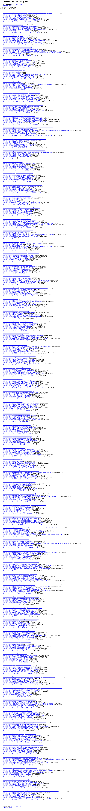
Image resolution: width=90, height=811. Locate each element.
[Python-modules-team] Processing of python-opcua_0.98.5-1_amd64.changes (18, 48)
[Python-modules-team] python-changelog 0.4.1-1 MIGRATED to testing (17, 484)
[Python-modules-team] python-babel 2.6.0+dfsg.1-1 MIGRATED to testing (18, 87)
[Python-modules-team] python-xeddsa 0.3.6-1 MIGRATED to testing (16, 276)
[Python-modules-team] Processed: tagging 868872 (13, 653)
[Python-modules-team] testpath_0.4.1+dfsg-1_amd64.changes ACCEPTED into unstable (20, 667)
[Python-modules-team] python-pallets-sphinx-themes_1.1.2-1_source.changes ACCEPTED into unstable (23, 715)
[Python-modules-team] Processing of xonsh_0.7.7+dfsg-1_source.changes (17, 279)
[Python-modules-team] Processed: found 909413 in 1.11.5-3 (15, 489)
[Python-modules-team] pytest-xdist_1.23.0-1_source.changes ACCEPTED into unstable (20, 266)
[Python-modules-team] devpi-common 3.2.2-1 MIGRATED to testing (16, 693)
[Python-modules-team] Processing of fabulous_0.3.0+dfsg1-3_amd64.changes (18, 558)
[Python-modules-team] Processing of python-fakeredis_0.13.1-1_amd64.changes (19, 400)
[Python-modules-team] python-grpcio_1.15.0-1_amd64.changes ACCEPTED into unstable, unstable (22, 479)
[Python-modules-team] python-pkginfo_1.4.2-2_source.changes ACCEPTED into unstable (21, 293)
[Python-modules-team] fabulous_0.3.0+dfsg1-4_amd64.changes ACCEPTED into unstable (21, 669)
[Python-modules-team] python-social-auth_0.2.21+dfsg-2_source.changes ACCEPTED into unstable (22, 579)
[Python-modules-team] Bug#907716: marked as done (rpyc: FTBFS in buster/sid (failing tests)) (21, 171)
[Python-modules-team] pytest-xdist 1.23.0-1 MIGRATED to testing (16, 308)
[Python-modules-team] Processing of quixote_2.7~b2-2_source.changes (17, 793)
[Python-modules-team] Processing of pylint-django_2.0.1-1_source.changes (18, 603)
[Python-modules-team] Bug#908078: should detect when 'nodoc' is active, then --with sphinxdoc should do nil (24, 139)
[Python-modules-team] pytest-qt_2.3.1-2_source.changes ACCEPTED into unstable (19, 643)
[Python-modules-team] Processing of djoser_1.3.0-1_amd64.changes (16, 497)
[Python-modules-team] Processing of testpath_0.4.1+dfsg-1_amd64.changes (18, 666)
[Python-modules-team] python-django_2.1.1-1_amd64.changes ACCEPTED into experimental (21, 22)
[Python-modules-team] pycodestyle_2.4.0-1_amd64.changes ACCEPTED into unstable (20, 634)
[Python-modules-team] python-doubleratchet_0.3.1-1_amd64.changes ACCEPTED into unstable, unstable (24, 150)
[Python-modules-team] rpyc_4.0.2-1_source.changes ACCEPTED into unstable (18, 31)
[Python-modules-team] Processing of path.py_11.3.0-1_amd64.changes (17, 385)
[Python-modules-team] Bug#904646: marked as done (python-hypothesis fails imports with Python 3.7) (23, 520)
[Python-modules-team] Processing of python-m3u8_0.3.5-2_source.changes (18, 751)
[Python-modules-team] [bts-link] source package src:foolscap (15, 248)
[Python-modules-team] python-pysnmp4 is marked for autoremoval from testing (18, 393)
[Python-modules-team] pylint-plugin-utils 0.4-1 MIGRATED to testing (17, 663)
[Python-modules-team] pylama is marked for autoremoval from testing (16, 228)
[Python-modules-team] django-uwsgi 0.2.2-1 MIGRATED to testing (16, 174)
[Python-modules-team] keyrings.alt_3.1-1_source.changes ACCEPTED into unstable (19, 220)
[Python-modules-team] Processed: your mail (12, 82)
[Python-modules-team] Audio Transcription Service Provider (15, 529)
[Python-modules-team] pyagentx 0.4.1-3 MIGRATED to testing (15, 307)
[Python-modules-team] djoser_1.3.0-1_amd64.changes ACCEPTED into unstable (19, 498)
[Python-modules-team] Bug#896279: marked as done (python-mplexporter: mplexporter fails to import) (23, 455)
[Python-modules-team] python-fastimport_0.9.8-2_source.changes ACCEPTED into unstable (21, 217)
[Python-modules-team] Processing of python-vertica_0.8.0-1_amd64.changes (18, 678)
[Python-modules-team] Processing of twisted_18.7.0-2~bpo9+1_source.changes (18, 707)
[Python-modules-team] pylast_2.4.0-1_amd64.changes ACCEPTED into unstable (19, 742)
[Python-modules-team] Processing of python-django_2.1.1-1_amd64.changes (18, 21)
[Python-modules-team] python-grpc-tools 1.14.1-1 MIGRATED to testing (17, 368)
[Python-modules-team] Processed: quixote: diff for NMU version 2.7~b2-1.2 (18, 764)
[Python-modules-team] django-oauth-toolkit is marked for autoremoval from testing (19, 356)
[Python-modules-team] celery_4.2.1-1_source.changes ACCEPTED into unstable (19, 585)
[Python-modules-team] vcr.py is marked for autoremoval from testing (16, 537)
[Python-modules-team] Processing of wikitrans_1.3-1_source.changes (16, 107)
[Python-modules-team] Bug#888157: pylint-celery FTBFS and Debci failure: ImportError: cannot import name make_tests (27, 582)
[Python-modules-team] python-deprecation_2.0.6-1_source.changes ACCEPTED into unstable (21, 713)
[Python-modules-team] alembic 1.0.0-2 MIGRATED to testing (15, 625)
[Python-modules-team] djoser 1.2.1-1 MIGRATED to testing (15, 86)
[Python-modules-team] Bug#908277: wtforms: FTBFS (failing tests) (16, 188)
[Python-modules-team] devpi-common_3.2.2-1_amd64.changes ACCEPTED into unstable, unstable (22, 608)
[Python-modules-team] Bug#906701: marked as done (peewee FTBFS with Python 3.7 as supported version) (24, 722)
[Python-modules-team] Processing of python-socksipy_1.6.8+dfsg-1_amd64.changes (19, 191)
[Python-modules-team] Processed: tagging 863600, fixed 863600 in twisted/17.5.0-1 (19, 691)
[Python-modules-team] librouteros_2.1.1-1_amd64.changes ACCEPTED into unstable (20, 264)
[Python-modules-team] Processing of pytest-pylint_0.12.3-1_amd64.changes (18, 612)
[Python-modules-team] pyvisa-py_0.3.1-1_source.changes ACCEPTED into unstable (19, 450)
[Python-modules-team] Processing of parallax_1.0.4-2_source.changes (17, 396)
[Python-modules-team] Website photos (10, 511)
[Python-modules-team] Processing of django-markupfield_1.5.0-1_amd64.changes (19, 689)
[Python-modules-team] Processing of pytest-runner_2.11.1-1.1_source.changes (18, 650)
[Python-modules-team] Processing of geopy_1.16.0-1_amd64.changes (17, 674)
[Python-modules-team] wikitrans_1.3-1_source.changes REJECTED (16, 108)
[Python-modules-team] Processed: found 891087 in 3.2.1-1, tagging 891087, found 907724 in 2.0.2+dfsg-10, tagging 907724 (27, 13)
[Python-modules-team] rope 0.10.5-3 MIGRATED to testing (15, 258)
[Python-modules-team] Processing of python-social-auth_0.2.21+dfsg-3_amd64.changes (20, 645)
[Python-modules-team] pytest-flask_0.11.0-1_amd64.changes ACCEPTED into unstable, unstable (22, 480)
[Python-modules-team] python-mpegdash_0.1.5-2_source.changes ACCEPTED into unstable (21, 747)
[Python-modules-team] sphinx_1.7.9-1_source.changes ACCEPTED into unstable (19, 163)
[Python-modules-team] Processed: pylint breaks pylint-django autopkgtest (17, 616)
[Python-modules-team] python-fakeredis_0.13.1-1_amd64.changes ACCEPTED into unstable (21, 403)
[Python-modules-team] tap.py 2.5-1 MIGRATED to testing (14, 417)
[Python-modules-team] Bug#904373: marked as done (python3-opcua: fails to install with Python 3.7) (23, 50)
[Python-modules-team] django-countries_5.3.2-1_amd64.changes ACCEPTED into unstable (21, 471)
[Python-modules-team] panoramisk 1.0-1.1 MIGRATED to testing (16, 59)
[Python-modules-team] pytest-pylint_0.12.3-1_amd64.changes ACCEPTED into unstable (20, 613)
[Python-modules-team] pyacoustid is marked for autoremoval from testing (17, 434)
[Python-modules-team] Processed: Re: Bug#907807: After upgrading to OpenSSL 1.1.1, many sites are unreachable (25, 113)
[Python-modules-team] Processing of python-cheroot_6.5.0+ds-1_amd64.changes (19, 18)
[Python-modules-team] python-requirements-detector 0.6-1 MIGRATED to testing (19, 508)
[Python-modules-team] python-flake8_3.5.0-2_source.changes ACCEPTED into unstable (20, 671)
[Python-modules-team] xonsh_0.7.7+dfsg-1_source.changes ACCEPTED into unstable (20, 283)
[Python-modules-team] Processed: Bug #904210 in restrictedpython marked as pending (20, 518)
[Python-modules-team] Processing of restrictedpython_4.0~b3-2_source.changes (19, 523)
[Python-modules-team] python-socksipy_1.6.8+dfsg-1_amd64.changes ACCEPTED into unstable (22, 192)
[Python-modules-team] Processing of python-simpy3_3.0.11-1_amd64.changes (18, 336)
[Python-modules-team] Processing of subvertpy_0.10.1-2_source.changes (17, 211)
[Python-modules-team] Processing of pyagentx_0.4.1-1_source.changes (17, 153)
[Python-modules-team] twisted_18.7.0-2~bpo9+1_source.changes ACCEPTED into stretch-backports (23, 709)
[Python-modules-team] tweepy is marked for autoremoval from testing (16, 268)
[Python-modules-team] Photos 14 (9, 238)
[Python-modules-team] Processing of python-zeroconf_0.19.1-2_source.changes (18, 449)
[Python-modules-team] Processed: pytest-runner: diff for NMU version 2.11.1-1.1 (19, 648)
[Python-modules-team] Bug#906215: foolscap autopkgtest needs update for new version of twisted (22, 300)
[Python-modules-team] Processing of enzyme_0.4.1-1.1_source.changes (17, 445)
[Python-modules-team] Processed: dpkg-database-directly (14, 14)
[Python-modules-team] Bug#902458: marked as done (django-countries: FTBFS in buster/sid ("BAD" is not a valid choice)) (27, 472)
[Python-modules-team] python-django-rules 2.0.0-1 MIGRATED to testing (17, 145)
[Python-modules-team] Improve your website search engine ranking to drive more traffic (20, 140)
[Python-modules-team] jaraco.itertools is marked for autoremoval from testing (18, 255)
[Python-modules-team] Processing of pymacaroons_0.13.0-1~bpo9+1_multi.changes (19, 295)
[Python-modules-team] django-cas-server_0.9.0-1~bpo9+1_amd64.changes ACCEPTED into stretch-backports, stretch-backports (28, 703)
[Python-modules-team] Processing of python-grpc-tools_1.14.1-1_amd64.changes (19, 324)
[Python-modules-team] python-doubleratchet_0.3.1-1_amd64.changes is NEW (18, 137)
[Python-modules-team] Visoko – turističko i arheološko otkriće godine (16, 277)
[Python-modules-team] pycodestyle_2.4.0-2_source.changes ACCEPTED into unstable (20, 673)
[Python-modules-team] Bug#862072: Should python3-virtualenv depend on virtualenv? (20, 488)
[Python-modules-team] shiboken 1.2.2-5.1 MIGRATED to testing (16, 204)
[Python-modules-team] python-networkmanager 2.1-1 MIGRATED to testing (18, 88)
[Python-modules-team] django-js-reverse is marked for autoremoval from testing (18, 256)
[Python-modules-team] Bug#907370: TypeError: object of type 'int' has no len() (18, 65)
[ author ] (21, 4)
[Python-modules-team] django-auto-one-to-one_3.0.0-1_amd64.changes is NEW (19, 535)
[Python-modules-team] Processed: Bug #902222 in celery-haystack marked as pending (20, 684)
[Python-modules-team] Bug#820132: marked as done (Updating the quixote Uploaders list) (21, 769)
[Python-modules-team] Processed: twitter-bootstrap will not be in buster (17, 225)
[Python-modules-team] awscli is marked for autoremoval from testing (16, 44)
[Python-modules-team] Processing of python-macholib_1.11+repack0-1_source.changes (20, 123)
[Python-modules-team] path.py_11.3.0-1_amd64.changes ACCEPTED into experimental (20, 386)
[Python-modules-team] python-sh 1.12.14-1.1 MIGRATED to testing (16, 416)
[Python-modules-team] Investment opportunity (12, 261)
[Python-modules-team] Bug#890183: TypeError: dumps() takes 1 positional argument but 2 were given (23, 567)
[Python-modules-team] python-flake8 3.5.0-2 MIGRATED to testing (16, 777)
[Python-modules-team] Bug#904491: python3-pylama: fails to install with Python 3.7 (19, 462)
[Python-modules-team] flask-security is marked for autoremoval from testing (18, 342)
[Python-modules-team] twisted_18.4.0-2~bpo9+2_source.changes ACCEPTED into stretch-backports (23, 706)
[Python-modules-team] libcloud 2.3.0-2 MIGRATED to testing (15, 394)
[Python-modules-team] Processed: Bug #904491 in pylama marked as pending (18, 570)
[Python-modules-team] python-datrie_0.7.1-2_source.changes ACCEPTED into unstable (20, 513)
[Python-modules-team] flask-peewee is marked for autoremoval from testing (18, 340)
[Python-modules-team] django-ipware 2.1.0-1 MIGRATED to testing (16, 357)
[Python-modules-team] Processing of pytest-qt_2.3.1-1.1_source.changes (17, 638)
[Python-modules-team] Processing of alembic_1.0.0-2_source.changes (17, 544)
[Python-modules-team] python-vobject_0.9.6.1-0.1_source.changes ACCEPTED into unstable (21, 467)
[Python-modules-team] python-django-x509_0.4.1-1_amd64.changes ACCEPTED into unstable (22, 731)
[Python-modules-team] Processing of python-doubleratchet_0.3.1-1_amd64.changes (19, 134)
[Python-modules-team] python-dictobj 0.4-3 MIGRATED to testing (16, 506)
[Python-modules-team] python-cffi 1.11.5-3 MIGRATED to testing (16, 329)
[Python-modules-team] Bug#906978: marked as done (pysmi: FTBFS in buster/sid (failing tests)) (22, 316)
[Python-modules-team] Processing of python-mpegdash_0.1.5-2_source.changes (18, 746)
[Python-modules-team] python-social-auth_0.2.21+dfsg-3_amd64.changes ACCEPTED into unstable (23, 646)
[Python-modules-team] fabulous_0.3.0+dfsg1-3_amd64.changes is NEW (17, 559)
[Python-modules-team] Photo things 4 (10, 199)
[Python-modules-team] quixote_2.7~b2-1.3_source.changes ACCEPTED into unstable (20, 782)
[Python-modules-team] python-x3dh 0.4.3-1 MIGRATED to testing (16, 310)
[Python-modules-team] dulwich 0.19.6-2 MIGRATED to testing (15, 345)
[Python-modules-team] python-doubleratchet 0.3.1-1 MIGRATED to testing (18, 257)
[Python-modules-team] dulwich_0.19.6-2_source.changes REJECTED (17, 410)
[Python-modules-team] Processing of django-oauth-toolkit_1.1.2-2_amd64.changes (19, 494)
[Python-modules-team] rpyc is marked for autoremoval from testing (16, 254)
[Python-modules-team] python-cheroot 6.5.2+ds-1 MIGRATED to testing (17, 175)
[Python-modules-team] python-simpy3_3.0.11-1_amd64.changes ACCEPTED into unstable (21, 337)
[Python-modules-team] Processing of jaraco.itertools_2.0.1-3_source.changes (18, 545)
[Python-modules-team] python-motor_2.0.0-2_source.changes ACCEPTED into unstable (20, 761)
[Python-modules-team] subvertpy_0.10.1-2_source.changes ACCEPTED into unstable (20, 214)
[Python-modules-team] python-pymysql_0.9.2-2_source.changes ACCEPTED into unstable (21, 96)
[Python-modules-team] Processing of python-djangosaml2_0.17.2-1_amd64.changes (19, 501)
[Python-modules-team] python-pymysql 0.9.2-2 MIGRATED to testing (17, 177)
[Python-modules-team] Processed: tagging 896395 (13, 461)
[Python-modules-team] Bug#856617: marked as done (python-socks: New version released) (21, 193)
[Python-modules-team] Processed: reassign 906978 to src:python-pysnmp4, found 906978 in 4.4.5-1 (22, 243)
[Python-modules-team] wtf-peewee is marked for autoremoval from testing (17, 344)
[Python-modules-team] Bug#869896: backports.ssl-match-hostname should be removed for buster (22, 799)
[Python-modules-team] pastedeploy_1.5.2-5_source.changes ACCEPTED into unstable (20, 712)
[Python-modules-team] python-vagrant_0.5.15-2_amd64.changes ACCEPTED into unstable (21, 384)
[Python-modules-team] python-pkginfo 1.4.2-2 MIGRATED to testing (17, 369)
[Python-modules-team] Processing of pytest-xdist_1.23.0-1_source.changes (17, 265)
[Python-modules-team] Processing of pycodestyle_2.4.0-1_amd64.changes (17, 633)
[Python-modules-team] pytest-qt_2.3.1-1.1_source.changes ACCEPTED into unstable (20, 639)
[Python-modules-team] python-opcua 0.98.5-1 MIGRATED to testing (16, 198)
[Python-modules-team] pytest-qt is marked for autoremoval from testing (17, 306)
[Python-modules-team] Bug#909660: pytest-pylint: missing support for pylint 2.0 (19, 598)
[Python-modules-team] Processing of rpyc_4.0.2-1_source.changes (16, 30)
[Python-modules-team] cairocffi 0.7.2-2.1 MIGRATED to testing (16, 659)
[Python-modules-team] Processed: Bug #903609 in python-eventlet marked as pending (20, 787)
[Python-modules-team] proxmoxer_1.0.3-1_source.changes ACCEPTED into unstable (20, 620)
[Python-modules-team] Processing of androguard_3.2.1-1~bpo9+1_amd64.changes (19, 771)
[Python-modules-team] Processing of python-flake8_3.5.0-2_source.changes (18, 670)
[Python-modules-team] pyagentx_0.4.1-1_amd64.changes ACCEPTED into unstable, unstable (21, 202)
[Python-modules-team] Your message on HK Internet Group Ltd (15, 90)
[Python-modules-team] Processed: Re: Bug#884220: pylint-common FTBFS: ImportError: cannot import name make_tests (27, 590)
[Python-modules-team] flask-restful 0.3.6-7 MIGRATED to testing (16, 661)
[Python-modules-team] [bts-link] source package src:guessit (14, 165)
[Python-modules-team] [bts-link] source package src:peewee (15, 247)
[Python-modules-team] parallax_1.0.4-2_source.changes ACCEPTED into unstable (19, 397)
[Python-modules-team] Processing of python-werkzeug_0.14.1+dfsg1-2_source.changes (20, 743)
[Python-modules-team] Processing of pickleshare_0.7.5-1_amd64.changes (17, 701)
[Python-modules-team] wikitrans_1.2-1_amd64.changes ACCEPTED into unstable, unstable (21, 106)
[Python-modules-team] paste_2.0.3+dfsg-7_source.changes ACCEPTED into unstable (20, 785)
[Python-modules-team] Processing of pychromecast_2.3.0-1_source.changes (18, 681)
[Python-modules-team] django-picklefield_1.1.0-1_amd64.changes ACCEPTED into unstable (21, 222)
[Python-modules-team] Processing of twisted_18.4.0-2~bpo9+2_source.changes (18, 705)
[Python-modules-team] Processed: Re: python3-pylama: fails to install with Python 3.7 (20, 463)
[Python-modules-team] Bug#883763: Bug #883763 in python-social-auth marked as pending (21, 589)
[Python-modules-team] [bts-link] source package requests (14, 250)
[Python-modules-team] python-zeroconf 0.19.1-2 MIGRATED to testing (17, 627)
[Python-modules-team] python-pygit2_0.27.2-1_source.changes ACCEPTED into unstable (21, 724)
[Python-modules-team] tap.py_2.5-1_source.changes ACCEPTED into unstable (18, 367)
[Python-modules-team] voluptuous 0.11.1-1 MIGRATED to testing (16, 89)
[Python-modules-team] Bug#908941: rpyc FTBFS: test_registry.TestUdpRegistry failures (20, 348)
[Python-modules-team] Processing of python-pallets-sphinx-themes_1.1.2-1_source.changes (21, 714)
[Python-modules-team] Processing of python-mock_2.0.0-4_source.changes (18, 750)
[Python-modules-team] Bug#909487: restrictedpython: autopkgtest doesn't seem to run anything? (22, 517)
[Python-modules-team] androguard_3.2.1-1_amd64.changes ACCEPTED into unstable (20, 601)
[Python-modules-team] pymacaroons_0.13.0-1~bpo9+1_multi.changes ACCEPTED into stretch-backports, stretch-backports (27, 346)
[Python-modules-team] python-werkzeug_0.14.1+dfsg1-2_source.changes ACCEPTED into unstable (23, 745)
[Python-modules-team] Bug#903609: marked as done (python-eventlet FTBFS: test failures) (21, 792)
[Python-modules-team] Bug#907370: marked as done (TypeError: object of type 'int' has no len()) (22, 320)
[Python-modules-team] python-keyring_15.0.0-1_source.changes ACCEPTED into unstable (21, 253)
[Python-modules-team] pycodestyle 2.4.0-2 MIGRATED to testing (16, 776)
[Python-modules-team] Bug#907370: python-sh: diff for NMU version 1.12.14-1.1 (19, 76)
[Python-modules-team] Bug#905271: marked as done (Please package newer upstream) (20, 27)
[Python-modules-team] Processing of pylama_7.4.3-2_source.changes (16, 573)
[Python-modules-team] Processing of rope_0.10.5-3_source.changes (16, 209)
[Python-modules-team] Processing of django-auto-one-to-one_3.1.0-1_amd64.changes (20, 553)
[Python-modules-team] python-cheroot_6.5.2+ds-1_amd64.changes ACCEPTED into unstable (21, 93)
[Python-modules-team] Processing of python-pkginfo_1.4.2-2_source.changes (18, 292)
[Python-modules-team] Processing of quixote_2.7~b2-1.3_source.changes (17, 781)
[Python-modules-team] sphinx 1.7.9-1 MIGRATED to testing (15, 205)
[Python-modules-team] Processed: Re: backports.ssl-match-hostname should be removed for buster (22, 800)
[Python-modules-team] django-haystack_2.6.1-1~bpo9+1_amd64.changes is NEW (19, 360)
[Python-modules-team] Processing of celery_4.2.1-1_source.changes (16, 581)
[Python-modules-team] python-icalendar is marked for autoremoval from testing (18, 370)
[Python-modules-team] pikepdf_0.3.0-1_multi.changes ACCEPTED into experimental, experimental (22, 39)
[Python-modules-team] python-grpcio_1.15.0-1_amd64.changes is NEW (17, 433)
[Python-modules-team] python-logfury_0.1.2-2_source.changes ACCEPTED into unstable (20, 754)
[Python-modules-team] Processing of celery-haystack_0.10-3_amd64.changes (18, 685)
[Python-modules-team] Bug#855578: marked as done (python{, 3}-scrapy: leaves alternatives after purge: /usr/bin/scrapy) (26, 726)
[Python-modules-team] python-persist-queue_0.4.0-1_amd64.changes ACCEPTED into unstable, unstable (24, 184)
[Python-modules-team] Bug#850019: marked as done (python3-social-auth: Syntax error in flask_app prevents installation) (27, 568)
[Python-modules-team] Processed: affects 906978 (13, 244)
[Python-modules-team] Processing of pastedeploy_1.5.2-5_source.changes (17, 711)
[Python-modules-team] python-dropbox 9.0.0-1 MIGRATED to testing (17, 60)
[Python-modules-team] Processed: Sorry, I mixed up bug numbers (16, 429)
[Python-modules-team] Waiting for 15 (10, 284)
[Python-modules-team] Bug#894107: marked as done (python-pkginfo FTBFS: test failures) (21, 294)
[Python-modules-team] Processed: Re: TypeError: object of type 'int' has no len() (19, 66)
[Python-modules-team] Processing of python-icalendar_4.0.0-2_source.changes (18, 390)
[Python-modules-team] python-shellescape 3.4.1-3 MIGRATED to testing (17, 438)
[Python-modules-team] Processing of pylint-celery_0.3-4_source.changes (17, 587)
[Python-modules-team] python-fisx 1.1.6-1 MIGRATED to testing (16, 273)
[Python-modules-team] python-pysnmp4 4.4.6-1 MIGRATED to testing (17, 395)
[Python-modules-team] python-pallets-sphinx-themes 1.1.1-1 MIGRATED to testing (19, 415)
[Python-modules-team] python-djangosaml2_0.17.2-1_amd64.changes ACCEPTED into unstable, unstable (24, 531)
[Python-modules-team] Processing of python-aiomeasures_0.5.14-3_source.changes (19, 796)
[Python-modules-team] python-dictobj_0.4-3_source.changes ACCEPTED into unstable (20, 440)
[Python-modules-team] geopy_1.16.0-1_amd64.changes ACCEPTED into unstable (19, 676)
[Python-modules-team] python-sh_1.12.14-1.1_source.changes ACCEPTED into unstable (20, 319)
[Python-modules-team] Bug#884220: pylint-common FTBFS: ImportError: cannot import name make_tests (24, 588)
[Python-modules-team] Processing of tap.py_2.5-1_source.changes (16, 365)
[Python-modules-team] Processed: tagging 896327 (13, 460)
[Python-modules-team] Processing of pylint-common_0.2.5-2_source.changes (18, 591)
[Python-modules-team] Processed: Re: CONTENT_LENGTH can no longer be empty (20, 147)
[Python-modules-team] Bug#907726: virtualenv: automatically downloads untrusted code (20, 11)
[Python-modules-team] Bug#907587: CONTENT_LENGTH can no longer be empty (20, 128)
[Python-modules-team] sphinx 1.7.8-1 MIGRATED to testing (15, 38)
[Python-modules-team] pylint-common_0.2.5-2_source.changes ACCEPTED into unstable (21, 594)
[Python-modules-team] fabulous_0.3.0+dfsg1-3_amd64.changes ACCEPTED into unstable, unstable (22, 571)
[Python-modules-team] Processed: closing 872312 (13, 24)
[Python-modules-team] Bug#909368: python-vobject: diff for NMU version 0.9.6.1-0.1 (20, 466)
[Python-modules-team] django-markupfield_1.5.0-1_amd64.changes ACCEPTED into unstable (21, 690)
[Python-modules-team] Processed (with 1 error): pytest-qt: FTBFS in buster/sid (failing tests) (21, 637)
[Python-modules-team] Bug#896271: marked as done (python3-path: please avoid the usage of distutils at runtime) (25, 387)
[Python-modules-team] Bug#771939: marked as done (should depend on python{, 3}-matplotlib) (22, 454)
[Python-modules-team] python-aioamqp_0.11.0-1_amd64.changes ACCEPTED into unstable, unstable (23, 102)
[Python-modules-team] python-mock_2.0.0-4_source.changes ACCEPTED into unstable (20, 752)
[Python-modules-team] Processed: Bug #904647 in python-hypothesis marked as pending (20, 514)
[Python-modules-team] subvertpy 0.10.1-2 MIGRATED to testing (16, 259)
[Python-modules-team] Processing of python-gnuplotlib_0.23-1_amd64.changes (18, 748)
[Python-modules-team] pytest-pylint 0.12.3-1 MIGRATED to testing (16, 696)
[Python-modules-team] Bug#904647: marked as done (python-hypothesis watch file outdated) (21, 521)
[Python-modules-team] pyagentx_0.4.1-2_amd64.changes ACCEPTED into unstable (19, 227)
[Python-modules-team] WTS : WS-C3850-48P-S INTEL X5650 (15, 421)
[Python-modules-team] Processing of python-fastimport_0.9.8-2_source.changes (18, 215)
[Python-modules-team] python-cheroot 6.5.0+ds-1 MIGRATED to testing (17, 47)
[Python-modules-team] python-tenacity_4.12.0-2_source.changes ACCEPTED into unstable (21, 97)
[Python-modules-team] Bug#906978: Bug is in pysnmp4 (14, 242)
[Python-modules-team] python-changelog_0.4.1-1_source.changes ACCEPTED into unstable (21, 375)
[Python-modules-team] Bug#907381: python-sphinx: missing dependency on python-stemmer (21, 26)
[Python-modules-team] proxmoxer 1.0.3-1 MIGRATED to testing (16, 695)
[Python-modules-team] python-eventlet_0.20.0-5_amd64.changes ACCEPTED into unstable (21, 789)
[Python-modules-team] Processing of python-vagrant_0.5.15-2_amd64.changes (18, 383)
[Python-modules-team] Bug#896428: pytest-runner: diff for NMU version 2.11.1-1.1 (19, 647)
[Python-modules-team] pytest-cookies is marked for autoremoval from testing (18, 411)
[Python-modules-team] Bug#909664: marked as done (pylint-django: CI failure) (18, 606)
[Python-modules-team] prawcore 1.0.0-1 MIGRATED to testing (15, 16)
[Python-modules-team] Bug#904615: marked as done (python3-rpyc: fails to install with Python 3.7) (22, 33)
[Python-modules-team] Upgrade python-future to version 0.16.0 (15, 302)
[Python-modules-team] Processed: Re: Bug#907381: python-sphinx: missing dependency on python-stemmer (24, 29)
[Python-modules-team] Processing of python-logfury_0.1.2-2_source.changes (18, 753)
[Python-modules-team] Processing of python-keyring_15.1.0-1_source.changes (18, 376)
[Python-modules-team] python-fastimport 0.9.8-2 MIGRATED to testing (17, 272)
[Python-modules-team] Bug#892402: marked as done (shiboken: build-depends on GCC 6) (21, 56)
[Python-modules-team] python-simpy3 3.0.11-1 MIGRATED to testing (17, 425)
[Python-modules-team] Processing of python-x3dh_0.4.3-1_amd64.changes (18, 189)
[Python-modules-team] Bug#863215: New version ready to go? (15, 426)
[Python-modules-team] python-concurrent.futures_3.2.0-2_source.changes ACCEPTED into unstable (23, 758)
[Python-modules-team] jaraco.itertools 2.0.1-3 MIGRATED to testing (16, 626)
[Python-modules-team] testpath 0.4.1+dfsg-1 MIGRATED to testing (16, 780)
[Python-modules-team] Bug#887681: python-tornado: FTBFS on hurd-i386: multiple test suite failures (23, 20)
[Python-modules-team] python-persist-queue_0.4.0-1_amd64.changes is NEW (18, 169)
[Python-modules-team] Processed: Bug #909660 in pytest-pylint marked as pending (19, 610)
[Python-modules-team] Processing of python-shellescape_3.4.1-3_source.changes (19, 418)
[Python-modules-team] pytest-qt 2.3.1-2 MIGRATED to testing (15, 697)
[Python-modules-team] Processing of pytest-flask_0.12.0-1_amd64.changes (18, 738)
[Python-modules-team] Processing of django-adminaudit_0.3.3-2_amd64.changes (19, 207)
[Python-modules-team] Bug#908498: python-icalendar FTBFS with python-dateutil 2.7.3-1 (21, 239)
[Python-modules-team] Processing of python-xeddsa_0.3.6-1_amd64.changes (18, 129)
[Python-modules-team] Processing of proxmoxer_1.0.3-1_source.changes (17, 617)
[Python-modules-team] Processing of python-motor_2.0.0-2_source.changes (18, 760)
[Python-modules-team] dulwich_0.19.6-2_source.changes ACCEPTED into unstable (19, 133)
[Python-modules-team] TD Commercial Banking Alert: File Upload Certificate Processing (20, 655)
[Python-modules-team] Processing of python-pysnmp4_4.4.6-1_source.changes (18, 314)
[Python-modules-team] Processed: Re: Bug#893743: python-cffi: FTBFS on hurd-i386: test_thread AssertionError (25, 288)
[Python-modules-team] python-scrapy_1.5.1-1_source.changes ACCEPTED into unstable (20, 725)
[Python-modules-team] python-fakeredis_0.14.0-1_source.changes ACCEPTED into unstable (21, 718)
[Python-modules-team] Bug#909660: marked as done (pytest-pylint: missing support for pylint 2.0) (22, 614)
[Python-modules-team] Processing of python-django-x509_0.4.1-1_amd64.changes (19, 728)
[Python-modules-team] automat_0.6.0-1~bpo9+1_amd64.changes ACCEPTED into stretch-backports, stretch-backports (26, 280)
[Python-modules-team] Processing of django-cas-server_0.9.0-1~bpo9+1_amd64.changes (20, 404)
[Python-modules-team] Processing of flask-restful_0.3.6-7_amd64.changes (17, 563)
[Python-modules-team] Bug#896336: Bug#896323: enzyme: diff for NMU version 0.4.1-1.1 (21, 457)
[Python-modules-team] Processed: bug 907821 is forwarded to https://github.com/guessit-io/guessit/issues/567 (24, 43)
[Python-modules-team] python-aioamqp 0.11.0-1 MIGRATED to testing (17, 271)
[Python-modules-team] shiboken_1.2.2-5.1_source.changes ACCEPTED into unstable (20, 55)
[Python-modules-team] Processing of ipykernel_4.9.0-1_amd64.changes (17, 62)
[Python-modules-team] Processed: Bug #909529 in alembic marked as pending (18, 542)
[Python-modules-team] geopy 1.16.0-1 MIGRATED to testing (15, 775)
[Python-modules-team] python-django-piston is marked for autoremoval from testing (19, 482)
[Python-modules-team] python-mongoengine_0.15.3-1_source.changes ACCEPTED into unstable (22, 735)
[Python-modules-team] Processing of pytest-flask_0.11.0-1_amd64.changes (18, 452)
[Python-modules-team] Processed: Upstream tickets (13, 64)
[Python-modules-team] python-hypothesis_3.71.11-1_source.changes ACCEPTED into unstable (22, 519)
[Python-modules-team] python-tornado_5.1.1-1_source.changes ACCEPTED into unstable (21, 733)
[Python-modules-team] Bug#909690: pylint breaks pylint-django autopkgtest (18, 615)
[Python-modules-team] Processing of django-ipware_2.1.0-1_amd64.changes (18, 322)
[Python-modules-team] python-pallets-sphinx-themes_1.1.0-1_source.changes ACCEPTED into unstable (23, 110)
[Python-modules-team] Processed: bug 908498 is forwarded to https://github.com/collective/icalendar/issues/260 (25, 388)
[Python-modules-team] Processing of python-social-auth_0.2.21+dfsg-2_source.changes (20, 574)
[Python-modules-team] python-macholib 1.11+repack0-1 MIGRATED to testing (18, 197)
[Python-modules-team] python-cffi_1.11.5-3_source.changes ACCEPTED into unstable (20, 290)
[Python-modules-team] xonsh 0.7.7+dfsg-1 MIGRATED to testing (16, 311)
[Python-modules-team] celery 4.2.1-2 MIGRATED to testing (15, 692)
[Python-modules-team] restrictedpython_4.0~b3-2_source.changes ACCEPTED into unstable (21, 525)
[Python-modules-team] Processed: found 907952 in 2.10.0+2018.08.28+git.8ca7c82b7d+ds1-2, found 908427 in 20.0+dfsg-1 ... (28, 246)
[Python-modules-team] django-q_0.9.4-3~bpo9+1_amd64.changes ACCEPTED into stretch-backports (23, 363)
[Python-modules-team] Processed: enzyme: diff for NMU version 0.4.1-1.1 (17, 443)
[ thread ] (13, 4)
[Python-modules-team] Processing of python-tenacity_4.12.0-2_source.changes (18, 94)
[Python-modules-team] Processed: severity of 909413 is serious (15, 490)
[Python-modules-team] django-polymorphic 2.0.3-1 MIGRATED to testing (17, 194)
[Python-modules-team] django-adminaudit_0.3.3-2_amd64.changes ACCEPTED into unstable (21, 208)
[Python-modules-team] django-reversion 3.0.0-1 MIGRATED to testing (17, 196)
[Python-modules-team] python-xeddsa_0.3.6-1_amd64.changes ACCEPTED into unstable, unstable (22, 185)
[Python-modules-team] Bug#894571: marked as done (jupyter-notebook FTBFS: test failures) (21, 485)
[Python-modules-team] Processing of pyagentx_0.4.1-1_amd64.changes (17, 155)
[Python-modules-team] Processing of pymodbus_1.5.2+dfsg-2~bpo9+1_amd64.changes (20, 503)
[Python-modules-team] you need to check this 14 (12, 398)
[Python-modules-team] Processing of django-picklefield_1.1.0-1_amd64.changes (19, 221)
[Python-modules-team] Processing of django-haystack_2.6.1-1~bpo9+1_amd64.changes (20, 359)
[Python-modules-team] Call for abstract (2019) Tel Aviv (14, 141)
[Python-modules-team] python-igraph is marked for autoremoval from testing (18, 173)
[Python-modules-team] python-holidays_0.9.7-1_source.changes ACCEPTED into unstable (21, 407)
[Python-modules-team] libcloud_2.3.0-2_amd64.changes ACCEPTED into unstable (19, 351)
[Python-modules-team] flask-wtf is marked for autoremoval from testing (17, 327)
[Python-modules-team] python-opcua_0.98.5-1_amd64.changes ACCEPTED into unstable (21, 49)
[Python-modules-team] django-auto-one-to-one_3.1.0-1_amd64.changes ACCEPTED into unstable (22, 554)
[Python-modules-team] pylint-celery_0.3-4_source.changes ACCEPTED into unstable (20, 593)
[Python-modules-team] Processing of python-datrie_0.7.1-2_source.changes (18, 512)
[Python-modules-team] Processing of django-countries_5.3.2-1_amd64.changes (18, 470)
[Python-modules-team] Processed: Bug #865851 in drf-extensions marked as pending (19, 304)
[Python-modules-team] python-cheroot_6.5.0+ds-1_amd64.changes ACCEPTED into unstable (21, 19)
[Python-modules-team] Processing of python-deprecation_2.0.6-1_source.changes (19, 708)
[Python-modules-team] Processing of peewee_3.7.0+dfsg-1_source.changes (18, 717)
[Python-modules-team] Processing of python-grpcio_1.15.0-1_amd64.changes (18, 432)
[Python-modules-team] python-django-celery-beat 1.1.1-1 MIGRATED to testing (19, 699)
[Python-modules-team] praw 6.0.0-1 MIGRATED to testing (15, 15)
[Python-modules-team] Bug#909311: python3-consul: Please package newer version (19, 427)
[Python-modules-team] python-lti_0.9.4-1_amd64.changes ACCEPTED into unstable (19, 500)
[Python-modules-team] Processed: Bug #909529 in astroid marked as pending (18, 541)
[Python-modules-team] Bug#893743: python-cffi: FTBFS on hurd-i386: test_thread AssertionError (22, 287)
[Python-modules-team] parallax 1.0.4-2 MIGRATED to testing (15, 423)
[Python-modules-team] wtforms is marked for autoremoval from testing (17, 326)
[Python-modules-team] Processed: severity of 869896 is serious (15, 786)
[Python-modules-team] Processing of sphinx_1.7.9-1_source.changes (16, 161)
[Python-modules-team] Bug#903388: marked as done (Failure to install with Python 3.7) (20, 353)
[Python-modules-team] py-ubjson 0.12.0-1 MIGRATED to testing (16, 45)
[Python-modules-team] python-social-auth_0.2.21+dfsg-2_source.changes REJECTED (20, 577)
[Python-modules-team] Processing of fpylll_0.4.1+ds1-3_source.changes (17, 609)
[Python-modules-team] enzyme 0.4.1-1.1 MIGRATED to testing (15, 660)
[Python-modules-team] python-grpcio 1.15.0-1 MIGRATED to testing (17, 665)
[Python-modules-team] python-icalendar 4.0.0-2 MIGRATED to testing (17, 507)
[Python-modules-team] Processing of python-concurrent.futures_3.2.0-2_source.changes (20, 757)
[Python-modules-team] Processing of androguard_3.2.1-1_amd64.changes (17, 600)
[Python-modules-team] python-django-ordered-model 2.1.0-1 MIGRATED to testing (19, 144)
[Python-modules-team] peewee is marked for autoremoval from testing (17, 341)
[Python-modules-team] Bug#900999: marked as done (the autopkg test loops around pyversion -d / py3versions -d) (25, 352)
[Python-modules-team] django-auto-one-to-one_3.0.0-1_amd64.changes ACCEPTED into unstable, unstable (24, 551)
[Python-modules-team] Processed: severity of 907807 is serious (15, 431)
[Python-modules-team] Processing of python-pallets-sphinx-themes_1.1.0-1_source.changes (21, 109)
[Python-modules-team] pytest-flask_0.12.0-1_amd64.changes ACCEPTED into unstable (20, 739)
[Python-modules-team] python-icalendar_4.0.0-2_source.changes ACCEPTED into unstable (21, 392)
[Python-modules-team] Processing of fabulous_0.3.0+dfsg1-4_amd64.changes (18, 668)
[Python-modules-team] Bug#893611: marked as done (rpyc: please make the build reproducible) (22, 32)
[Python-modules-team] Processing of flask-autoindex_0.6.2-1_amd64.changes (18, 235)
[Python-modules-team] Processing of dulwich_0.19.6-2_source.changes (17, 131)
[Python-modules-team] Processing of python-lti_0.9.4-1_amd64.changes (17, 499)
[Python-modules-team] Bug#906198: (10, 237)
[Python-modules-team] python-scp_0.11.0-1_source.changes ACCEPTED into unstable (20, 68)
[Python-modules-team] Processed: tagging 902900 (13, 36)
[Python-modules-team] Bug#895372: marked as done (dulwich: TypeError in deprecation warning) (22, 125)
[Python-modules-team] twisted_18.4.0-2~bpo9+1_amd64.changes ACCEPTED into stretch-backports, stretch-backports (26, 281)
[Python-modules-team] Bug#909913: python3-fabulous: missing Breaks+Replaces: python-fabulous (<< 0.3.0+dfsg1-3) (26, 762)
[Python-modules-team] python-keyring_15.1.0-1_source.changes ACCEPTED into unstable (21, 377)
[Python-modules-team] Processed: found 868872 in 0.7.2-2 (14, 651)
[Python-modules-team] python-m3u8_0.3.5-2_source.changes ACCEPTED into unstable (20, 756)
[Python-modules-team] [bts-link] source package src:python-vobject (16, 305)
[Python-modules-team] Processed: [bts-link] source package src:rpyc (16, 166)
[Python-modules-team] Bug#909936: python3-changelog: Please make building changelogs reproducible (23, 783)
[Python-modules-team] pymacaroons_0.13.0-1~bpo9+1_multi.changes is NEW (18, 296)
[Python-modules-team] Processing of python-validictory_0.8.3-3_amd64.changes (19, 381)
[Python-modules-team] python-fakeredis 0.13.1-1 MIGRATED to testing (17, 436)
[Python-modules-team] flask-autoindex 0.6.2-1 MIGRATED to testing (17, 269)
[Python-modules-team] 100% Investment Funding (13, 408)
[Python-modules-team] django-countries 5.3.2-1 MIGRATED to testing (17, 774)
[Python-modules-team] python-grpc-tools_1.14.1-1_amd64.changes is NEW (18, 325)
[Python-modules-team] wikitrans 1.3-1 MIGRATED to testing (15, 232)
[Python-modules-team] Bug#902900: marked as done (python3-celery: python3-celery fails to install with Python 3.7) (26, 586)
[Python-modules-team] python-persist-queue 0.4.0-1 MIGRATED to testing (18, 274)
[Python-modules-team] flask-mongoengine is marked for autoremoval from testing (19, 312)
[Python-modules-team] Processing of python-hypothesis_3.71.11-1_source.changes (19, 516)
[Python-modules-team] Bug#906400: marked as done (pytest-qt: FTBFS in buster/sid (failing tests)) (22, 640)
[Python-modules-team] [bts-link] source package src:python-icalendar (16, 532)
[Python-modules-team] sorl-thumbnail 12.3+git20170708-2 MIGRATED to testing (19, 61)
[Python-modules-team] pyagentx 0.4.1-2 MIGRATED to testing (15, 270)
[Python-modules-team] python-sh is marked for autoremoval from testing (17, 58)
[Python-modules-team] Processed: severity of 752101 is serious (15, 441)
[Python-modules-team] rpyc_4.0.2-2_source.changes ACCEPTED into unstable (18, 170)
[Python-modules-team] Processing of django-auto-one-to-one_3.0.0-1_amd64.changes (20, 533)
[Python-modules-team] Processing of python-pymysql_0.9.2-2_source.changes (18, 95)
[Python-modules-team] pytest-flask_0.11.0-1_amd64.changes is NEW (16, 474)
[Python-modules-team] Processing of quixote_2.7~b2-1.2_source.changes (17, 766)
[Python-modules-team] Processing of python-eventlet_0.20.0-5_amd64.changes (18, 788)
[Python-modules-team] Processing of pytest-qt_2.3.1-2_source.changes (17, 642)
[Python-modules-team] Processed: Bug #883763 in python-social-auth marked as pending (20, 566)
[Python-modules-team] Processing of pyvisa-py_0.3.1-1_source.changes (17, 447)
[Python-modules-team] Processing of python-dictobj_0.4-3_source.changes (17, 439)
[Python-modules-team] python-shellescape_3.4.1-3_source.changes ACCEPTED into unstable (21, 419)
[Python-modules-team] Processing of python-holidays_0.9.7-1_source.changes (18, 406)
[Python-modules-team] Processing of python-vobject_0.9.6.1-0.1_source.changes (19, 465)
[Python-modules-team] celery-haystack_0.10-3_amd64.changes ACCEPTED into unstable (21, 686)
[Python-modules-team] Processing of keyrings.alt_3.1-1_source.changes (17, 219)
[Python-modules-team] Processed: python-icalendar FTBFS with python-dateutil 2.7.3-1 (20, 240)
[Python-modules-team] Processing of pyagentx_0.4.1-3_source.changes (17, 278)
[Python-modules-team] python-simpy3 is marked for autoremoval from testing (18, 422)
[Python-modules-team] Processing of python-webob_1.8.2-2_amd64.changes (18, 99)
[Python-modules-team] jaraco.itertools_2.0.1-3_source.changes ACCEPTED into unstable (20, 547)
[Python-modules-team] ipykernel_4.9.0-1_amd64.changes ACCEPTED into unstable (19, 63)
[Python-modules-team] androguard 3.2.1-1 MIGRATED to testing (16, 658)
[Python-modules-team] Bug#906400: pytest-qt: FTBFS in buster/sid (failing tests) (19, 636)
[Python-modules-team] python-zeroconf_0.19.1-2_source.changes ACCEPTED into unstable (21, 451)
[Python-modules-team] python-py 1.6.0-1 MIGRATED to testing (16, 37)
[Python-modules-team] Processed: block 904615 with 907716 (15, 347)
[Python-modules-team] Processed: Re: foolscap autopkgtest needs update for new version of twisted (22, 301)
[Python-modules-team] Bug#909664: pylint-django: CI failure (15, 602)
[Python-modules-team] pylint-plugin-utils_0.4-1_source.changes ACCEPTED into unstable (21, 597)
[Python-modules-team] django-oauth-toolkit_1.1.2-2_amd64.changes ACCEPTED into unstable (22, 495)
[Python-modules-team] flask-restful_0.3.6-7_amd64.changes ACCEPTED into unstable (20, 564)
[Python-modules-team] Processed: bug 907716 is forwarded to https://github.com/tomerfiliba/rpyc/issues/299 (24, 40)
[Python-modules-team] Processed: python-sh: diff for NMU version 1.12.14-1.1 (18, 78)
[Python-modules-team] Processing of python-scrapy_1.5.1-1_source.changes (18, 723)
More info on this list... (7, 5)
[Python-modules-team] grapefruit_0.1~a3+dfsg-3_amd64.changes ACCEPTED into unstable (21, 562)
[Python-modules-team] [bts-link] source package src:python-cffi (15, 364)
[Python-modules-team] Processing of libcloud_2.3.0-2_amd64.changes (17, 350)
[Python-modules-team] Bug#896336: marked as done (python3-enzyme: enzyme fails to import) (22, 478)
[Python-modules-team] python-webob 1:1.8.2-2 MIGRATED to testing (17, 231)
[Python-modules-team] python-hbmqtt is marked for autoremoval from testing (18, 267)
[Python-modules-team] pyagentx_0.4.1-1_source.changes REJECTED (17, 154)
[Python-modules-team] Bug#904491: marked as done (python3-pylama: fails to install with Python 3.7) (23, 576)
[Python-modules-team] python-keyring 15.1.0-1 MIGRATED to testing (17, 414)
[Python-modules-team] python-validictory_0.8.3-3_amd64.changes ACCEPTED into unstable (21, 382)
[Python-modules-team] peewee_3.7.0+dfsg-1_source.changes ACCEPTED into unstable (20, 720)
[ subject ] (17, 4)
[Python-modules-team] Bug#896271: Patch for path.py (14, 233)
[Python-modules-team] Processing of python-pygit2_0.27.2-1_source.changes (18, 719)
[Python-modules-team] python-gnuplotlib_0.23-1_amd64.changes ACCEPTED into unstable (21, 749)
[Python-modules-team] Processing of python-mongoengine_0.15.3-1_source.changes (19, 734)
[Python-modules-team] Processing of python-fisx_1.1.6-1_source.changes (17, 180)
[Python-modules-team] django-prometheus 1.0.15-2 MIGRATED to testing (18, 85)
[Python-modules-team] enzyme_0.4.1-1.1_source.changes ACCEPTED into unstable (19, 476)
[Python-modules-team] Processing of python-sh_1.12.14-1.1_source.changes (18, 79)
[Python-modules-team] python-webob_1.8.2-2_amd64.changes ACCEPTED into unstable (20, 101)
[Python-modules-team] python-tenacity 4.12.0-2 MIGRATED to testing (17, 178)
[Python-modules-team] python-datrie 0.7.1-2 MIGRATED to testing (16, 555)
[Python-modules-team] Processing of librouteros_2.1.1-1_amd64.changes (17, 262)
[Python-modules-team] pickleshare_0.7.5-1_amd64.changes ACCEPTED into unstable (20, 702)
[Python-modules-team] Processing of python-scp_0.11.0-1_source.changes (17, 67)
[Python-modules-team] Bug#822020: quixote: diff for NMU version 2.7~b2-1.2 (18, 763)
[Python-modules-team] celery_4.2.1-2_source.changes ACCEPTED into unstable (19, 631)
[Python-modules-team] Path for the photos (11, 72)
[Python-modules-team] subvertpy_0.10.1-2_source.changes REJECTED (17, 212)
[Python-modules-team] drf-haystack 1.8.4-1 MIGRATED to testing (16, 142)
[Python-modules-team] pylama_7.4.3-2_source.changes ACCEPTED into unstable (19, 575)
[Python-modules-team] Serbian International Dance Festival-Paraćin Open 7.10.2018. (19, 380)
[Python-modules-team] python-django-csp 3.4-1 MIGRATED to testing (17, 330)
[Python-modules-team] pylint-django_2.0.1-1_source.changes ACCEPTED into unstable (20, 605)
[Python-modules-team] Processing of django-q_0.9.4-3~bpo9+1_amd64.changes (19, 361)
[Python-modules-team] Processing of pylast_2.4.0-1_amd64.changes (16, 741)
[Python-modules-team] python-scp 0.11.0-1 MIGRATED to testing (16, 333)
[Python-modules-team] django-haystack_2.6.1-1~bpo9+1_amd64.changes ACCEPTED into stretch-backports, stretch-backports (28, 704)
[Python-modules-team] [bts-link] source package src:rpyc (14, 164)
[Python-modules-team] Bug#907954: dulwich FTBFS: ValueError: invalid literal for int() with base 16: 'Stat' (24, 74)
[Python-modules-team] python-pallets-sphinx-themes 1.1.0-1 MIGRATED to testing (19, 176)
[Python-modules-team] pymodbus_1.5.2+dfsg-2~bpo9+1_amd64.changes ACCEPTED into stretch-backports (24, 505)
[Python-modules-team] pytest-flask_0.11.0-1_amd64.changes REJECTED (17, 453)
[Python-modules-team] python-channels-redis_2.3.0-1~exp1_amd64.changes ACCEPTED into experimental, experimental (27, 104)
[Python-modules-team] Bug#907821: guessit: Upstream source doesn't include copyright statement (22, 42)
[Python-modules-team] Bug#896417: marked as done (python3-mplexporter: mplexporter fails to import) (23, 456)
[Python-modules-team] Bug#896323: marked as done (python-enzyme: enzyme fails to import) (21, 477)
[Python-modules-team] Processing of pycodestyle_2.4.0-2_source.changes (17, 672)
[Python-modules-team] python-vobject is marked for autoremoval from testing (18, 371)
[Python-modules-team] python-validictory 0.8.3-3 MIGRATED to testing (17, 510)
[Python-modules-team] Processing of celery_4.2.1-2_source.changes (16, 630)
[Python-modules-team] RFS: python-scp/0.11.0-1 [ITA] (14, 53)
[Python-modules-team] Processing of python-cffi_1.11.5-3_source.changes (17, 289)
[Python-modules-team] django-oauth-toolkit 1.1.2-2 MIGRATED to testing (17, 694)
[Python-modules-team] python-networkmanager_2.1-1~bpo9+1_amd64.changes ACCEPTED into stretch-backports (25, 100)
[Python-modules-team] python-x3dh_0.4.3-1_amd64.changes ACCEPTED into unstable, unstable (22, 203)
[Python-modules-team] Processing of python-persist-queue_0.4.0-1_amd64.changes (19, 167)
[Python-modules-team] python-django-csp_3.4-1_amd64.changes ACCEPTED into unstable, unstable (23, 105)
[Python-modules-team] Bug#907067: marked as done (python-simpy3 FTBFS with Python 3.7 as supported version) (26, 338)
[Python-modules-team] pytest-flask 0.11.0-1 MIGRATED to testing (16, 539)
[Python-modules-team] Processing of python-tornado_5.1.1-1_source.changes (18, 729)
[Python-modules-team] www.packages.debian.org (13, 25)
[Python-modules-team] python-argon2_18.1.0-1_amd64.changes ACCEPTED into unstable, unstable (23, 530)
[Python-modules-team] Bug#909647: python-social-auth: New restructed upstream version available (22, 569)
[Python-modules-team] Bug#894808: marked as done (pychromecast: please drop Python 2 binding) (22, 683)
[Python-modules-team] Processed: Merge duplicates (13, 487)
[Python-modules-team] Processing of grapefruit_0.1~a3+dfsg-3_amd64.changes (18, 560)
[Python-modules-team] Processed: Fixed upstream (13, 313)
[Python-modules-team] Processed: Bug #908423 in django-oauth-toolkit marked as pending (21, 493)
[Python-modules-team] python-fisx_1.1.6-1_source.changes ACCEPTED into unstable (20, 181)
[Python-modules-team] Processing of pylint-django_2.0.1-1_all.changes (17, 623)
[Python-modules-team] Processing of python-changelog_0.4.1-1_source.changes (19, 374)
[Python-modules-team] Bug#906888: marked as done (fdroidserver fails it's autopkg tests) (20, 354)
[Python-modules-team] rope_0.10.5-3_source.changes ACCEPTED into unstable (19, 210)
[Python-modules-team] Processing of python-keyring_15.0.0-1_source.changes (18, 251)
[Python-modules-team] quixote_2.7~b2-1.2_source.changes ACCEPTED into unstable (20, 768)
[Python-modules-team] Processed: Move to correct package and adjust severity (18, 428)
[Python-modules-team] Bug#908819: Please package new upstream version (18, 317)
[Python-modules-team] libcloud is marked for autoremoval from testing (17, 339)
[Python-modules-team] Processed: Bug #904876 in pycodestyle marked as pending (19, 632)
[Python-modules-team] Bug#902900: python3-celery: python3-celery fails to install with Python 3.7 (22, 34)
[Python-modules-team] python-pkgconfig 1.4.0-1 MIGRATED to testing (17, 17)
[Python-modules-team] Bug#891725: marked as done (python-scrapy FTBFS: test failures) (21, 727)
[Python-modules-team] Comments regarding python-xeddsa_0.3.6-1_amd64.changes (19, 182)
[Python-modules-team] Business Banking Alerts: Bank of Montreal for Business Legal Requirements (22, 159)
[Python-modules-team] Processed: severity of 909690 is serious (15, 622)
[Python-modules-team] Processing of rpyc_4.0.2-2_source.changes (16, 168)
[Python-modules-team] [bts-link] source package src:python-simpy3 (16, 249)
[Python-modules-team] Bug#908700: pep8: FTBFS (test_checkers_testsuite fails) (19, 297)
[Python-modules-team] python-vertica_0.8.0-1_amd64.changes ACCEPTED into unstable (20, 680)
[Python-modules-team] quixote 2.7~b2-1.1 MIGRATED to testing (16, 779)
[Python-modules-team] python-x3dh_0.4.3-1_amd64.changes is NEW (17, 190)
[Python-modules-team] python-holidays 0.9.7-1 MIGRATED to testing (17, 437)
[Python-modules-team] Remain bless (10, 299)
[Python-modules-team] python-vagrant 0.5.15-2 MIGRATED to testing (17, 509)
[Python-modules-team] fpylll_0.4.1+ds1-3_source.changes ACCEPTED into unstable (20, 611)
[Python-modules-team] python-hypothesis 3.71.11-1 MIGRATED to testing (18, 556)
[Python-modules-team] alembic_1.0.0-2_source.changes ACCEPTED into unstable (19, 546)
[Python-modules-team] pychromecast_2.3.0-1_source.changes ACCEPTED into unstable (20, 682)
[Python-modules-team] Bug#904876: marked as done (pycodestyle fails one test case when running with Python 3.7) (26, 635)
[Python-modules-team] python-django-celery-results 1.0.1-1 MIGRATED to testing (19, 700)
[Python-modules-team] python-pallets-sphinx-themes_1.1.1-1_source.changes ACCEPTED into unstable (23, 373)
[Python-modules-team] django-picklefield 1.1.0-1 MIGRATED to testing (17, 413)
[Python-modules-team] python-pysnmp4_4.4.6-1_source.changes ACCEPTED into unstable (21, 315)
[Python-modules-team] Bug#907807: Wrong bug (12, 459)
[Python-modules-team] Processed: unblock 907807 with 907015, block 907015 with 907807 (21, 136)
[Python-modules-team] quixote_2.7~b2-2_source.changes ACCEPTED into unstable (19, 794)
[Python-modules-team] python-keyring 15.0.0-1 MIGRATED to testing (17, 331)
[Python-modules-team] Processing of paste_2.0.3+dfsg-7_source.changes (17, 784)
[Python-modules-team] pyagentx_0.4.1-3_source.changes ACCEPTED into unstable (19, 282)
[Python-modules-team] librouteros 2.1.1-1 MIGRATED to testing (16, 358)
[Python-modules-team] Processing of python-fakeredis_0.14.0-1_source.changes (19, 716)
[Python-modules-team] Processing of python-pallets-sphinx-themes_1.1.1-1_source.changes (21, 372)
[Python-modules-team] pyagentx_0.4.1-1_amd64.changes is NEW (16, 156)
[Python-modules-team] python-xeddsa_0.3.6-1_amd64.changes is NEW (17, 132)
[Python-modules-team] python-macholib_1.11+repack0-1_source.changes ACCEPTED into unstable (22, 124)
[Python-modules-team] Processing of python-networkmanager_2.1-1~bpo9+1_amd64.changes (21, 98)
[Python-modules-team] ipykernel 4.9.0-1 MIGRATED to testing (15, 143)
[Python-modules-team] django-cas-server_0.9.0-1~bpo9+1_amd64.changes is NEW (19, 405)
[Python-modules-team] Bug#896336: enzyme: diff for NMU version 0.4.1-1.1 (18, 442)
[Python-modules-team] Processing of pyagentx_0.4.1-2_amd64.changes (17, 226)
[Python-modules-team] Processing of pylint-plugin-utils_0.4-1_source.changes (18, 592)
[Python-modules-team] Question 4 (10, 157)
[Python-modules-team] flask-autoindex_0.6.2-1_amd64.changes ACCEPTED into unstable (21, 236)
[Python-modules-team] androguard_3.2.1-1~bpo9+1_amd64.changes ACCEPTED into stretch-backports (23, 772)
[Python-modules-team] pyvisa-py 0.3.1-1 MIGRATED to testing (15, 628)
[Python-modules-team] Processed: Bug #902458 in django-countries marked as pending (20, 468)
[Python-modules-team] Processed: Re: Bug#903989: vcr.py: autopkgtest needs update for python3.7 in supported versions (27, 524)
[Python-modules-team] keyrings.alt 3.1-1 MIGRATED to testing (15, 328)
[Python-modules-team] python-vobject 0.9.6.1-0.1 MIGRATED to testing (17, 540)
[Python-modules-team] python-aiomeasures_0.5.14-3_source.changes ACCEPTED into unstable (22, 797)
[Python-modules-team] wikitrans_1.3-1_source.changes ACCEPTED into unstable (19, 116)
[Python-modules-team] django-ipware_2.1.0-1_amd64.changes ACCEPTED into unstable (20, 323)
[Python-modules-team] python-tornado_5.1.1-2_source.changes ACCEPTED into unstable (21, 737)
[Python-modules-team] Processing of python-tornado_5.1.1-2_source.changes (18, 736)
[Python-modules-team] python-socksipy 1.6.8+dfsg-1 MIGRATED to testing (18, 230)
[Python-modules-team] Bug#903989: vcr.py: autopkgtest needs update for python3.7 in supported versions (24, 522)
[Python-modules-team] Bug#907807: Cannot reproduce (14, 448)
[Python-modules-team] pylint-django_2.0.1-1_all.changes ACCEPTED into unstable (19, 624)
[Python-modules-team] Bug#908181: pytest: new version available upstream (18, 179)
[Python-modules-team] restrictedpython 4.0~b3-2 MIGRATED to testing (17, 557)
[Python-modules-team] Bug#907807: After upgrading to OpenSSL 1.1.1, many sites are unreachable (22, 117)
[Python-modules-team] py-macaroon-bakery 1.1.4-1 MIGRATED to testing (18, 662)
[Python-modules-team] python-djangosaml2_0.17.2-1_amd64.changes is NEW (18, 502)
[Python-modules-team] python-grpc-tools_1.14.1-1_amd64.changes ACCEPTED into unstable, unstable (23, 335)
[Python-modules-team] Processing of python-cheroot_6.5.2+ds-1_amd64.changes (19, 91)
